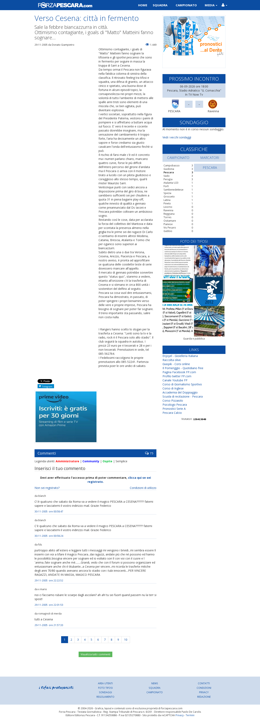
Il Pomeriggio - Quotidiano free (182, 368)
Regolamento (105, 696)
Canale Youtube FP (174, 380)
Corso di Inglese (173, 388)
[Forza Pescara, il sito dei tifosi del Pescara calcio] (81, 5)
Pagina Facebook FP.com (179, 372)
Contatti (204, 683)
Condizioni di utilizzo (143, 488)
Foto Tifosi (105, 687)
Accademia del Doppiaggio (180, 392)
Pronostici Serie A (174, 409)
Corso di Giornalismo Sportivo (182, 384)
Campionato (186, 5)
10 (125, 639)
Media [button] (210, 5)
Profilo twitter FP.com (176, 376)
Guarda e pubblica (194, 338)
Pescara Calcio (172, 413)
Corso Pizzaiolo (172, 400)
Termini (190, 715)
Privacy (204, 692)
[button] (224, 5)
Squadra (160, 5)
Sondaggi (105, 692)
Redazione (204, 696)
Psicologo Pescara (174, 404)
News (154, 683)
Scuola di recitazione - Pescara (182, 396)
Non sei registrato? (47, 488)
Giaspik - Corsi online (176, 364)
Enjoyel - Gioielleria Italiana (180, 356)
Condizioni (204, 687)
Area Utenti (105, 683)
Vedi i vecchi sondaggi (176, 137)
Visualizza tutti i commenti (95, 654)
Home (142, 5)
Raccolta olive (171, 360)
